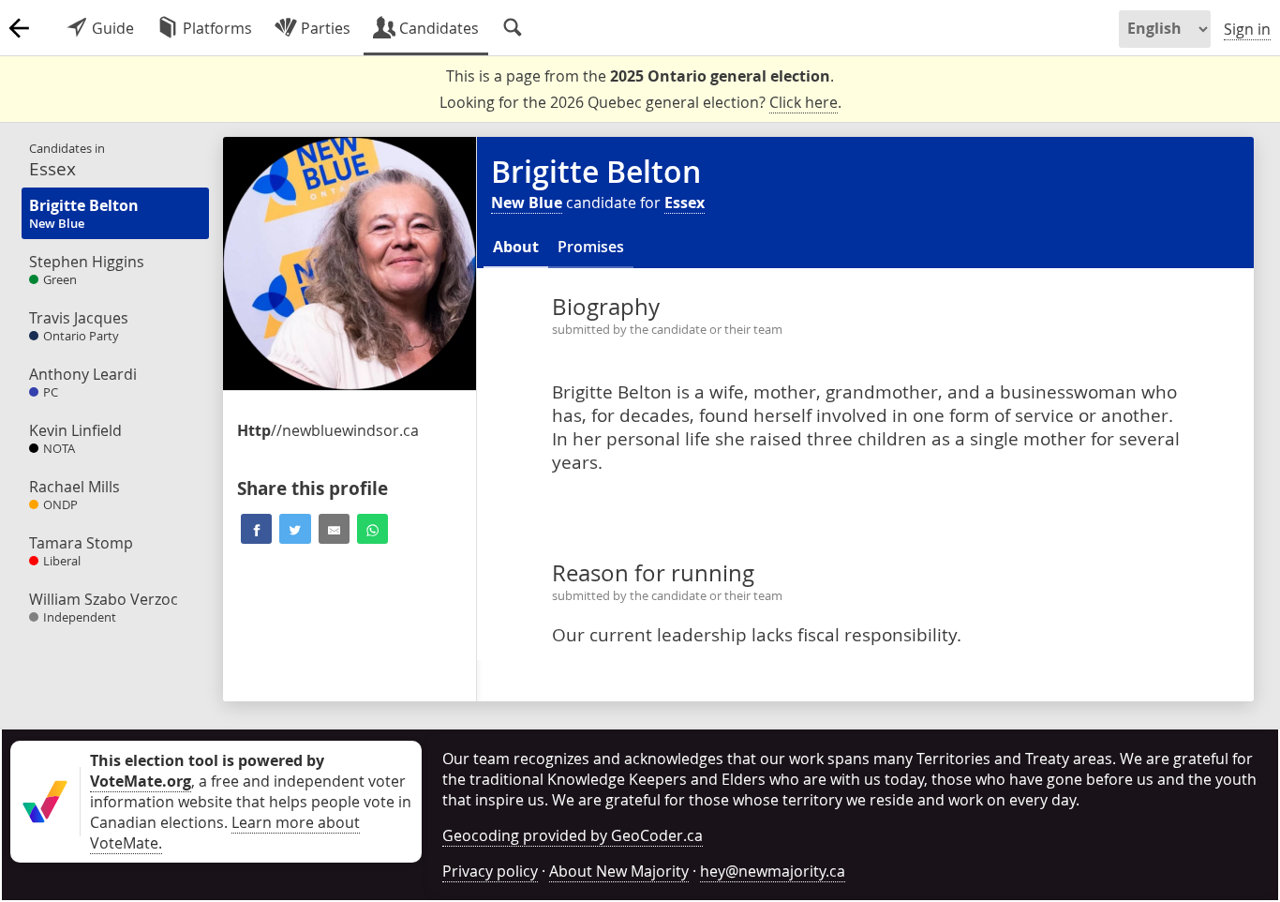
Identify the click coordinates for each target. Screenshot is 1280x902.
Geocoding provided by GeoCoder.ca (572, 835)
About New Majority (619, 871)
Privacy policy (490, 871)
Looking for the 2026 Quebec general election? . (640, 102)
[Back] (18, 28)
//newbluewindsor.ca (328, 430)
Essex (684, 202)
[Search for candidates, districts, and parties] (512, 28)
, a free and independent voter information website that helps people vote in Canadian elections (250, 791)
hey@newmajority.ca (772, 871)
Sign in (1247, 29)
